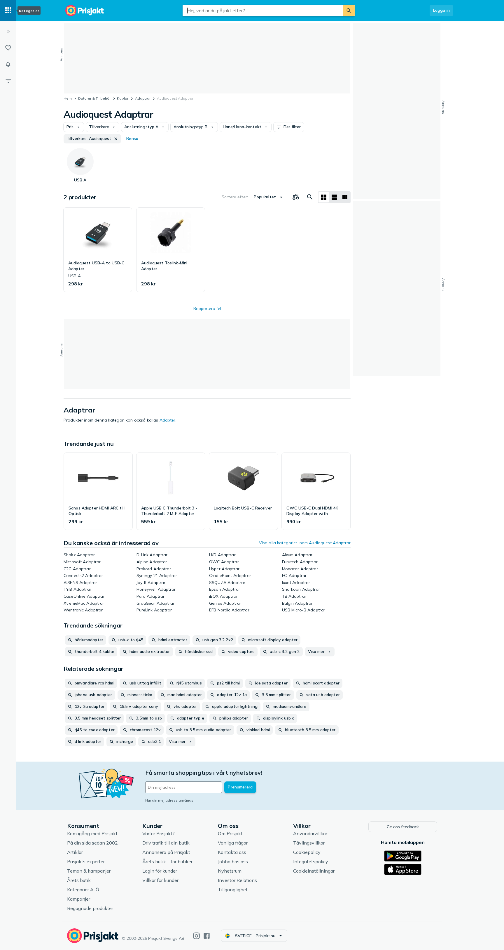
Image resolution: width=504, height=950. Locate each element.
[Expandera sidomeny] (8, 31)
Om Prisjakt (230, 833)
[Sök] (349, 10)
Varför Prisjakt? (158, 833)
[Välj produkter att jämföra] (296, 197)
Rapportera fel (207, 308)
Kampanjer (78, 899)
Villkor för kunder (160, 880)
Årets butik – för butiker (167, 861)
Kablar (122, 98)
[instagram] (196, 936)
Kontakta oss (232, 852)
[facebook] (207, 936)
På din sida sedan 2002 (92, 843)
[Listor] (8, 48)
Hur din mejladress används (169, 800)
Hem (68, 98)
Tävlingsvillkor (309, 843)
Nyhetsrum (230, 871)
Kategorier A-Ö (83, 889)
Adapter (168, 420)
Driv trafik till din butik (166, 843)
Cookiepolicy (307, 852)
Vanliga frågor (233, 843)
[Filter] (8, 80)
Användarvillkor (310, 833)
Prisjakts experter (86, 861)
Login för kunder (159, 871)
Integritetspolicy (310, 861)
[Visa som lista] (334, 197)
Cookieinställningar (314, 871)
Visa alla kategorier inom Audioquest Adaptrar (305, 542)
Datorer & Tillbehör (94, 98)
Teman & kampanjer (89, 871)
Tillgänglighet (233, 889)
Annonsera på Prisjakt (166, 852)
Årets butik (79, 880)
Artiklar (75, 852)
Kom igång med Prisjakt (92, 833)
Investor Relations (237, 880)
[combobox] (263, 10)
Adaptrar (142, 98)
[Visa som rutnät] (323, 197)
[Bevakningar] (8, 64)
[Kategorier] (8, 10)
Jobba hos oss (233, 861)
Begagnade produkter (90, 908)
